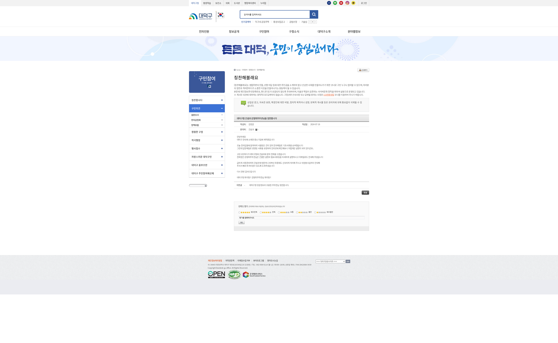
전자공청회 (196, 119)
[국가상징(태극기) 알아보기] (220, 16)
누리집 (263, 3)
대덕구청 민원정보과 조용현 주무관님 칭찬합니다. (269, 185)
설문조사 (195, 114)
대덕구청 (195, 3)
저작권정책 (229, 260)
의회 (228, 3)
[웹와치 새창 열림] (234, 274)
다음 (315, 21)
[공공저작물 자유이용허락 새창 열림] (217, 274)
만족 (273, 212)
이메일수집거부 (243, 260)
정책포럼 (195, 125)
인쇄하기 (364, 70)
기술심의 (290, 21)
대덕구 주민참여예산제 (203, 173)
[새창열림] (329, 2)
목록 (365, 192)
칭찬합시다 (197, 100)
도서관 (237, 3)
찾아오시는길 (272, 260)
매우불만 (330, 212)
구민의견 (196, 108)
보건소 (218, 3)
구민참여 (244, 70)
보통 (292, 212)
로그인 (364, 3)
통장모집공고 (264, 21)
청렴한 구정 (197, 132)
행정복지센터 (250, 3)
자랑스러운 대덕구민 (202, 156)
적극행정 (196, 140)
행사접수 (196, 148)
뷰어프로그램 (258, 260)
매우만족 (254, 212)
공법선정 (278, 21)
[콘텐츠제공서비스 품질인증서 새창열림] (253, 274)
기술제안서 (303, 21)
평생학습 (207, 3)
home (238, 70)
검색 (314, 14)
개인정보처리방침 (215, 260)
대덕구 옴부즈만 (199, 165)
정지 (312, 21)
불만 (310, 212)
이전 (309, 21)
